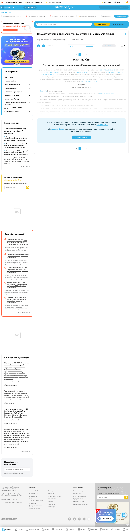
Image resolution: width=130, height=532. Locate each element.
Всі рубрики (51, 504)
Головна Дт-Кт (33, 491)
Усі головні (25, 167)
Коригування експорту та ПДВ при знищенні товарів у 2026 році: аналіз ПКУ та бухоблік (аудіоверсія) (17, 285)
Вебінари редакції (35, 508)
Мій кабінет (51, 499)
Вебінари (105, 529)
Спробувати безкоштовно (13, 2)
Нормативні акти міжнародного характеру (15, 103)
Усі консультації (23, 312)
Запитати (107, 518)
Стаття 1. (43, 91)
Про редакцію (78, 499)
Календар (72, 529)
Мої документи (121, 16)
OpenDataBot (18, 473)
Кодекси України (10, 81)
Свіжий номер (78, 491)
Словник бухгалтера (54, 496)
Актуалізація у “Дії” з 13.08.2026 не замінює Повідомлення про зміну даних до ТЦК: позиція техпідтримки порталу (16, 160)
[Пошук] (28, 469)
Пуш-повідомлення (79, 496)
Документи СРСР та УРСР (13, 108)
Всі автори (51, 507)
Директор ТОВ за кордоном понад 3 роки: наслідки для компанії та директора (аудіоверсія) (16, 300)
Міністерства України (11, 95)
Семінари (51, 491)
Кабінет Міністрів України (13, 92)
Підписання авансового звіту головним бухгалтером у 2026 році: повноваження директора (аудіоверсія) (17, 270)
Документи (9, 7)
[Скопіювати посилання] (38, 45)
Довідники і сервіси (35, 506)
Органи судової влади (11, 99)
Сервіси (83, 529)
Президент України (10, 88)
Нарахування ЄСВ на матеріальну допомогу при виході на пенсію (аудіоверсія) (18, 255)
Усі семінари (24, 451)
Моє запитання (10, 30)
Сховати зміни (109, 46)
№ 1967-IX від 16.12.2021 (113, 72)
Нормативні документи (33, 497)
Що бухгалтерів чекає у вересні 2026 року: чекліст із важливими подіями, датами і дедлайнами (15, 138)
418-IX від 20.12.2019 (107, 93)
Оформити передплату (35, 2)
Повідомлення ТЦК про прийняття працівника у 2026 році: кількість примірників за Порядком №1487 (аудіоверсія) (17, 241)
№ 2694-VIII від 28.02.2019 (107, 70)
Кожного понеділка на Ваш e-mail (15, 183)
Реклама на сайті (79, 501)
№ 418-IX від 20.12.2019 (83, 72)
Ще (127, 529)
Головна (20, 529)
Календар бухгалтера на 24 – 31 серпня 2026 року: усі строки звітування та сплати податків (16, 145)
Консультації (33, 503)
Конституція (8, 77)
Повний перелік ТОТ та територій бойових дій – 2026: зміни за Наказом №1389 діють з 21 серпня (16, 152)
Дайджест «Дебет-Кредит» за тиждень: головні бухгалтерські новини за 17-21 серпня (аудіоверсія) (15, 130)
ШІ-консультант (34, 529)
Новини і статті (34, 493)
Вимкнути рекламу (54, 2)
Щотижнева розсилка (80, 504)
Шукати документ (102, 24)
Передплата (77, 493)
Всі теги (50, 501)
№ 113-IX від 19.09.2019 (53, 72)
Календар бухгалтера (36, 500)
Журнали (51, 493)
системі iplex (89, 46)
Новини (46, 529)
